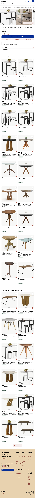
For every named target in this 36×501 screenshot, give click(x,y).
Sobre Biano (17, 453)
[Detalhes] (16, 74)
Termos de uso (31, 493)
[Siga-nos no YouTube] (29, 483)
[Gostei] (16, 60)
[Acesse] (30, 1)
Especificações (4, 51)
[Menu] (33, 1)
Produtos (18, 473)
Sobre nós (18, 456)
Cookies (32, 491)
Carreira (17, 458)
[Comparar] (16, 61)
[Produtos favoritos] (28, 1)
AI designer (19, 477)
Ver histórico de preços (5, 34)
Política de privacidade (30, 492)
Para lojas (30, 452)
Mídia (17, 461)
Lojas (23, 458)
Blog (23, 459)
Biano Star (29, 459)
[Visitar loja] (8, 17)
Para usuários (23, 453)
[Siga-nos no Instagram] (29, 477)
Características (19, 463)
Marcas (23, 456)
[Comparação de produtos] (26, 1)
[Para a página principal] (4, 1)
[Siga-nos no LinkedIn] (29, 485)
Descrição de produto (5, 49)
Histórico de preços (5, 47)
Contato (17, 459)
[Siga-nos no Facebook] (29, 480)
